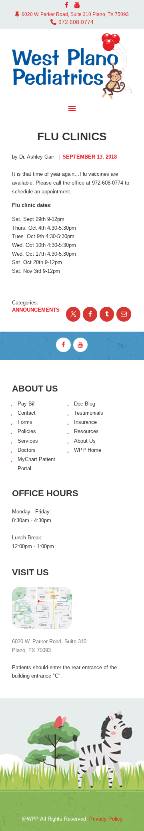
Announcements (36, 310)
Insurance (85, 422)
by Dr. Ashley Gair (34, 157)
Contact (27, 413)
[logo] (72, 66)
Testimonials (88, 413)
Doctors (27, 450)
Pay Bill (27, 404)
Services (28, 441)
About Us (85, 441)
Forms (25, 422)
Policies (27, 431)
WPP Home (87, 450)
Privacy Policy (106, 819)
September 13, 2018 (89, 157)
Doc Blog (84, 404)
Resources (86, 431)
